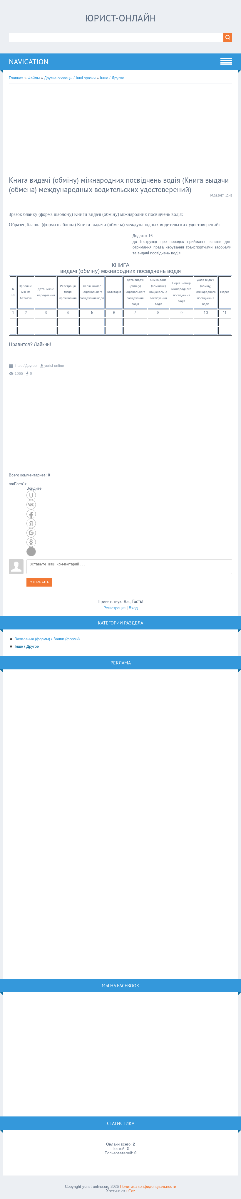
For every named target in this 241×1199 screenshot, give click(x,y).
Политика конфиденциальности (148, 1186)
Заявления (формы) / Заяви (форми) (47, 639)
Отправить (39, 582)
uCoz (130, 1191)
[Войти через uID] (31, 495)
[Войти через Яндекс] (31, 523)
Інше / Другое (112, 78)
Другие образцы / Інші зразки (70, 78)
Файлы (34, 78)
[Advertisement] (104, 130)
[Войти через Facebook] (31, 514)
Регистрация (114, 608)
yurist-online (54, 366)
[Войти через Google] (31, 533)
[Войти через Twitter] (31, 551)
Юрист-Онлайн (120, 18)
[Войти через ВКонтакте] (31, 504)
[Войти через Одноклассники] (31, 542)
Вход (133, 608)
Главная (16, 78)
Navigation (28, 61)
